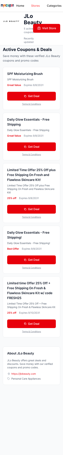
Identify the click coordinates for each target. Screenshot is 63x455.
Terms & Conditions (31, 104)
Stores (35, 5)
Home (20, 5)
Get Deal (33, 96)
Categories (54, 5)
